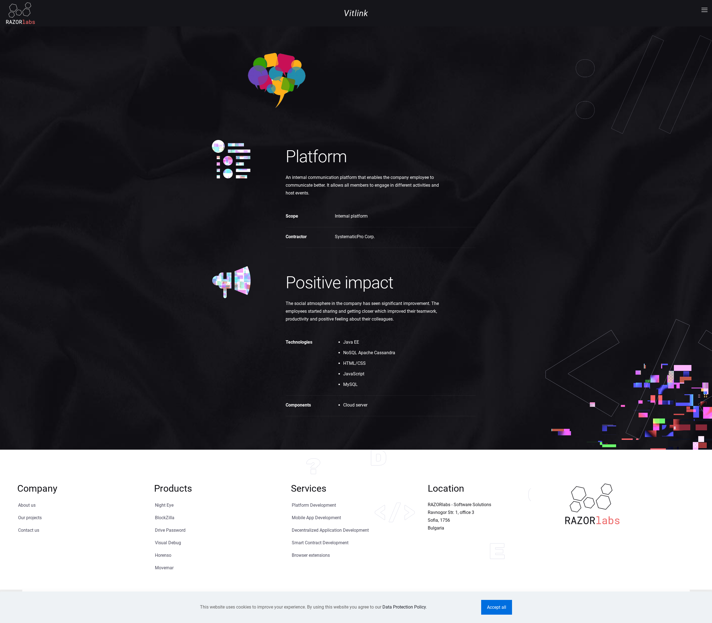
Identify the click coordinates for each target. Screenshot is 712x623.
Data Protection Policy (404, 607)
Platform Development (314, 505)
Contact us (28, 530)
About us (27, 505)
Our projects (30, 517)
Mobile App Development (316, 517)
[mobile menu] (704, 10)
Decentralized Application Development (330, 530)
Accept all (496, 607)
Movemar (164, 567)
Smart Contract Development (320, 542)
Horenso (163, 555)
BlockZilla (164, 517)
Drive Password (170, 530)
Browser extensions (311, 555)
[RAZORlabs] (20, 12)
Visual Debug (168, 542)
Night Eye (164, 505)
